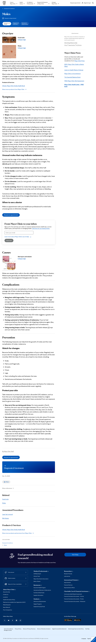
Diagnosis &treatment (16, 23)
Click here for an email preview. (41, 228)
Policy (65, 45)
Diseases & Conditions (9, 8)
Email (6, 235)
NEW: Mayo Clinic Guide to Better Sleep (74, 65)
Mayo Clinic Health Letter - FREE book (74, 85)
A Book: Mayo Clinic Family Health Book (13, 86)
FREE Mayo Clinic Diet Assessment (74, 81)
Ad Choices (79, 45)
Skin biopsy (5, 518)
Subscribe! (9, 240)
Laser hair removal (7, 514)
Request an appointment (11, 215)
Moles (6, 14)
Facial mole (5, 499)
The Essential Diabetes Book (72, 77)
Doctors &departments (25, 23)
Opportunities (71, 45)
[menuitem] (6, 23)
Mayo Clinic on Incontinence (72, 73)
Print (7, 482)
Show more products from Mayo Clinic (13, 89)
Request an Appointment (10, 18)
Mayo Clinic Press (79, 61)
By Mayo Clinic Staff (8, 451)
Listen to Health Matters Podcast (73, 70)
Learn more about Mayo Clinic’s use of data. (16, 236)
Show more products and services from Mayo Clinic (17, 533)
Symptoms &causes (7, 23)
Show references (7, 488)
